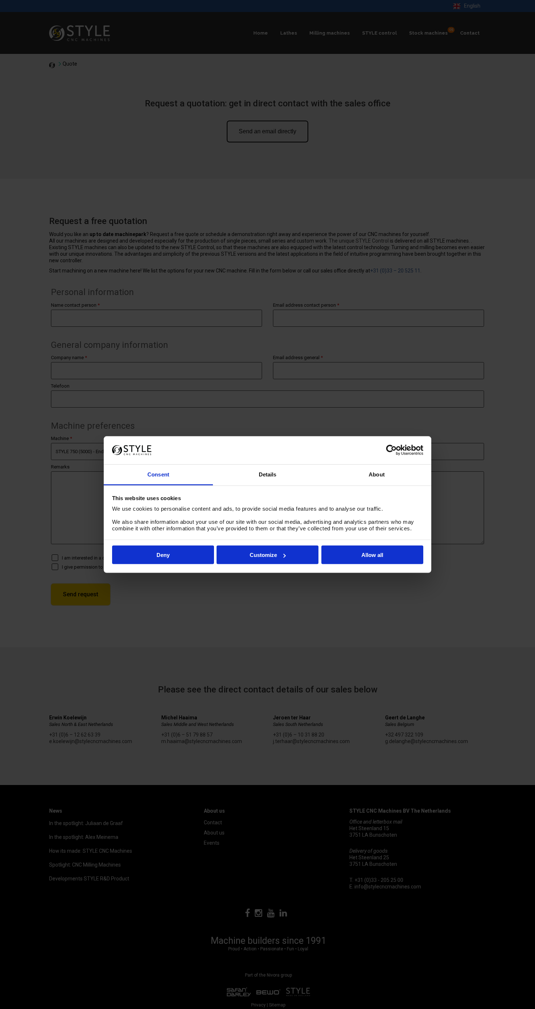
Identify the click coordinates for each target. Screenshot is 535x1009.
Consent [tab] (158, 474)
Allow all (372, 555)
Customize (263, 555)
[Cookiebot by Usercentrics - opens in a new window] (391, 450)
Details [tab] (268, 474)
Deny (163, 555)
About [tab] (377, 474)
